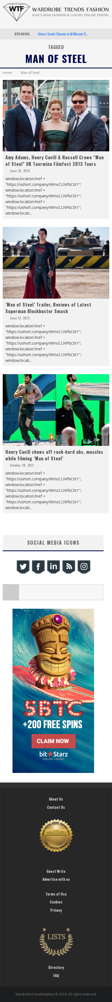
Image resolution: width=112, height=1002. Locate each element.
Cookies (56, 902)
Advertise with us (56, 879)
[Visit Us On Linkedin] (53, 573)
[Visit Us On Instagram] (83, 573)
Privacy (56, 910)
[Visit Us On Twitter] (22, 573)
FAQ (56, 975)
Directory (56, 967)
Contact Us (56, 807)
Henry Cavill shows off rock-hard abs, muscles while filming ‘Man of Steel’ (54, 455)
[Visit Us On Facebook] (38, 573)
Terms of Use (56, 894)
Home (7, 72)
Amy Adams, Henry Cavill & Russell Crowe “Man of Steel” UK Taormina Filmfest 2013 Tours (54, 160)
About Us (56, 799)
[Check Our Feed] (68, 573)
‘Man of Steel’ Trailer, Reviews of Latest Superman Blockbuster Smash (48, 307)
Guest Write (56, 871)
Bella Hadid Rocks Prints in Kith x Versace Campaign (72, 36)
